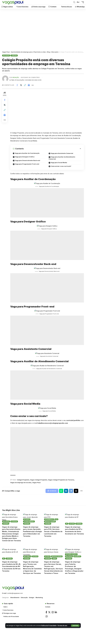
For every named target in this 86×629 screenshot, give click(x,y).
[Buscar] (74, 2)
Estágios (14, 521)
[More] (32, 85)
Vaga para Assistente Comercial (62, 153)
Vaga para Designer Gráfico (24, 157)
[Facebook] (46, 612)
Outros (71, 523)
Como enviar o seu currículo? (61, 166)
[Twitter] (49, 612)
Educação (6, 55)
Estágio (31, 597)
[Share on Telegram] (71, 491)
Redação (15, 77)
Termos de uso (62, 625)
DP (66, 523)
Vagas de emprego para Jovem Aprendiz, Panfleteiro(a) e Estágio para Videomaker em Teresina (32, 531)
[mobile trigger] (82, 2)
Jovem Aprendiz (29, 521)
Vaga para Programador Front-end (27, 164)
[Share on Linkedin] (66, 491)
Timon (54, 558)
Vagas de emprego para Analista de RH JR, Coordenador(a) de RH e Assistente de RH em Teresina (11, 566)
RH (4, 558)
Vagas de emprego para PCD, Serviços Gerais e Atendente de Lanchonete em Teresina (53, 531)
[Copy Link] (25, 85)
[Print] (29, 85)
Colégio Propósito (23, 480)
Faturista (77, 556)
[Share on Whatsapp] (61, 491)
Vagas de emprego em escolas (20, 482)
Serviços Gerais (50, 521)
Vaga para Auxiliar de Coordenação (27, 153)
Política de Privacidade (48, 625)
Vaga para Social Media (59, 162)
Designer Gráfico (71, 554)
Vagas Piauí (36, 482)
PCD (56, 519)
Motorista (27, 556)
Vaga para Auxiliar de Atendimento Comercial (62, 158)
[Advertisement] (43, 30)
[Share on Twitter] (21, 85)
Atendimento (49, 519)
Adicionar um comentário (30, 77)
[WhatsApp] (46, 616)
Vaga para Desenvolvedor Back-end (27, 160)
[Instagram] (52, 612)
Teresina (14, 55)
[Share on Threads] (76, 491)
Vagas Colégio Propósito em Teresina (61, 480)
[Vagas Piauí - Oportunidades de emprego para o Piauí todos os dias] (12, 2)
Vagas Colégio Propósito (38, 480)
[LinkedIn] (55, 612)
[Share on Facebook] (17, 85)
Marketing (39, 597)
